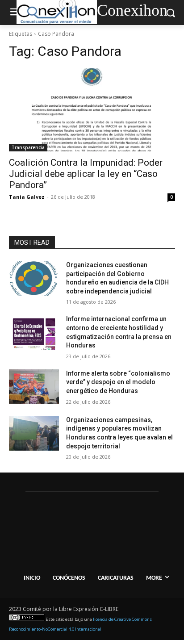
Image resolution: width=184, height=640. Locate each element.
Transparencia (28, 147)
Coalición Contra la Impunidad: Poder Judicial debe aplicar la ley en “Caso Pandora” (86, 173)
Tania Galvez (27, 196)
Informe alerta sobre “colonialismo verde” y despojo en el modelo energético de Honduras (118, 382)
